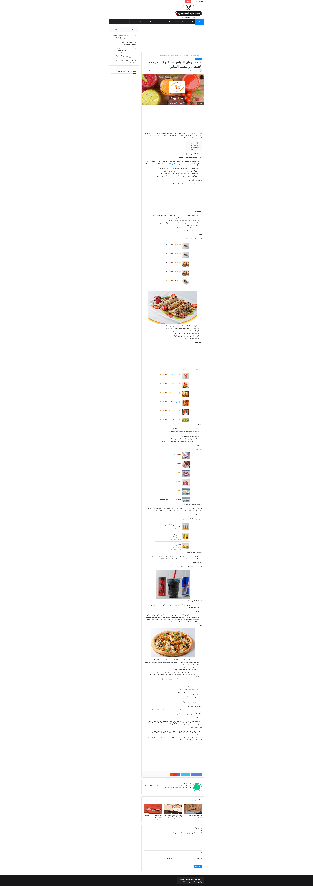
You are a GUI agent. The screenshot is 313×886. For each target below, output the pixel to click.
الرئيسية (199, 55)
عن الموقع (200, 882)
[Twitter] (110, 878)
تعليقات (116, 29)
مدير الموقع (196, 70)
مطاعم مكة (184, 21)
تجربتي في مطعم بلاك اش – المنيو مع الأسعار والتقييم (124, 60)
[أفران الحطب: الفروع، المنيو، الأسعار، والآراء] (193, 809)
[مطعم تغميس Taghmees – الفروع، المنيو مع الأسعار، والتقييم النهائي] (173, 809)
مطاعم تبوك (135, 21)
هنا (178, 137)
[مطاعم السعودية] (189, 11)
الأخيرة (131, 29)
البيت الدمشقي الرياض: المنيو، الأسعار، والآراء (125, 56)
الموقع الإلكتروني (168, 858)
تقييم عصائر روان (195, 149)
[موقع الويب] (190, 790)
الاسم (200, 852)
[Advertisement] (172, 38)
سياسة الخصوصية (191, 882)
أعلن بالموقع (182, 882)
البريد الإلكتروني (198, 858)
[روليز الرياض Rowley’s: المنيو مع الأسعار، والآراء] (131, 51)
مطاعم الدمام (176, 21)
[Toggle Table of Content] (198, 143)
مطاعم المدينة (143, 21)
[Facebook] (188, 790)
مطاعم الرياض (199, 21)
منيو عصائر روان (195, 147)
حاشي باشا (172, 164)
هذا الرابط (192, 137)
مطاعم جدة (191, 21)
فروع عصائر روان (195, 145)
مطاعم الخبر (161, 21)
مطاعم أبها (168, 21)
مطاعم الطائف (152, 21)
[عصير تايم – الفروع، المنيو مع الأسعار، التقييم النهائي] (153, 809)
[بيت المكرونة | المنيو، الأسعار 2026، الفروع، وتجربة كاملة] (131, 38)
